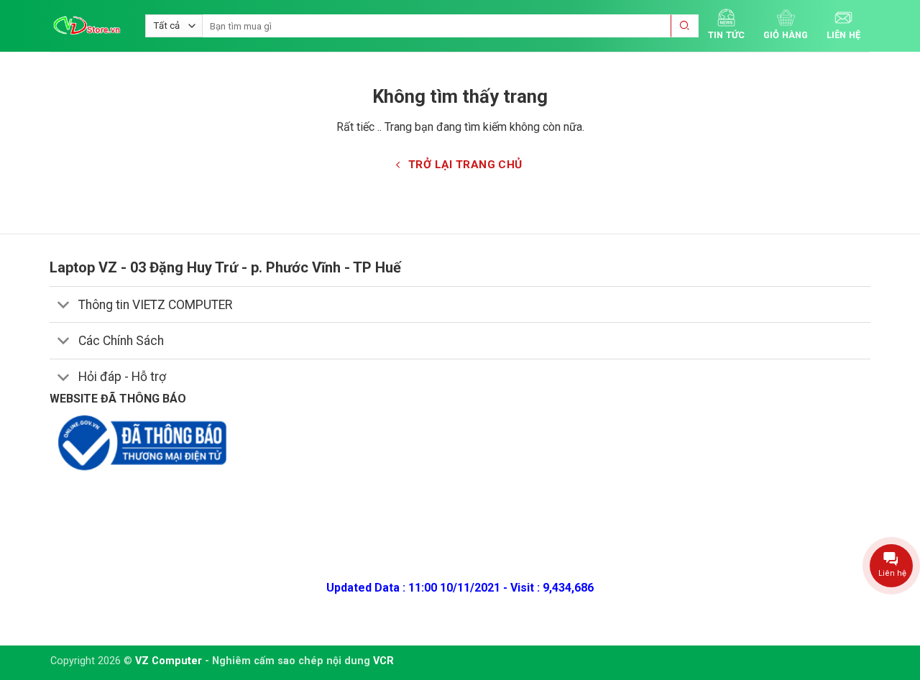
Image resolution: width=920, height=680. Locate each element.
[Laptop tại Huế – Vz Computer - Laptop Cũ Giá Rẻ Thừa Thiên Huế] (87, 25)
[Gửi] (685, 26)
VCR (383, 661)
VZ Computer (168, 661)
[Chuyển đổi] (64, 305)
